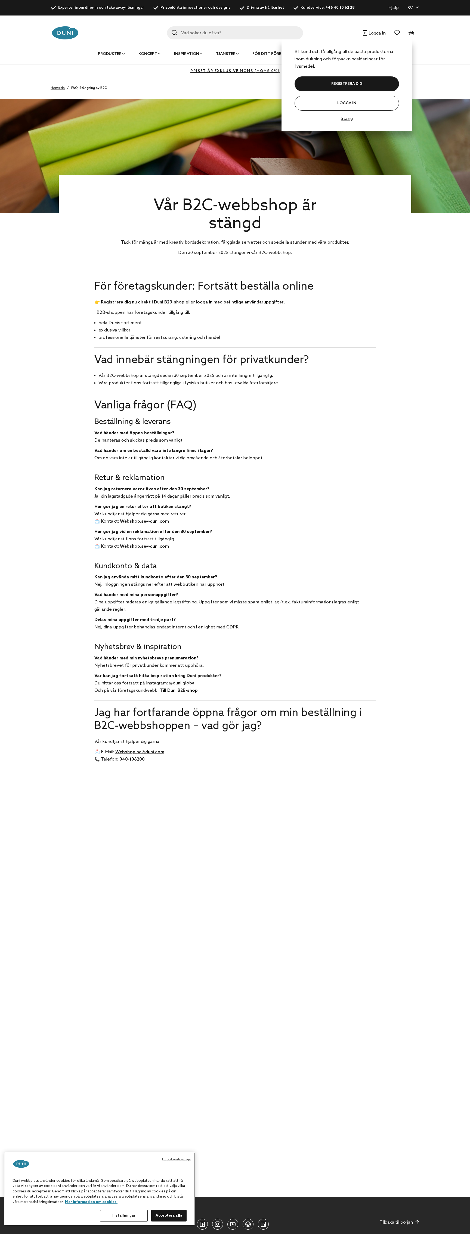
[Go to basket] (411, 33)
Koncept (147, 54)
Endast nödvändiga (176, 1159)
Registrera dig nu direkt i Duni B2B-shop (142, 302)
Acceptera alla (169, 1216)
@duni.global (182, 683)
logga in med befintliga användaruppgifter (240, 302)
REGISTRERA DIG (347, 84)
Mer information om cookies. (91, 1202)
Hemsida (58, 88)
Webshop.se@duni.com (144, 521)
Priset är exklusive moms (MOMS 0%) (235, 71)
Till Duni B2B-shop (179, 690)
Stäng (347, 118)
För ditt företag (270, 54)
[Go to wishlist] (397, 33)
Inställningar (124, 1216)
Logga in (346, 103)
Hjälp (393, 7)
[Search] (174, 33)
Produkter (110, 54)
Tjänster (226, 54)
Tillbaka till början (396, 1222)
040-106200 (132, 759)
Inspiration (186, 54)
